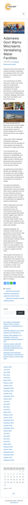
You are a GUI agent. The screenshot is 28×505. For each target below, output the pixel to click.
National (8, 288)
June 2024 (7, 436)
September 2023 (9, 460)
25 (8, 482)
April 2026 (7, 377)
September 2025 (9, 396)
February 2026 (8, 383)
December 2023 (9, 452)
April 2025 (7, 409)
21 (17, 479)
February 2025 (8, 415)
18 (8, 479)
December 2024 (9, 420)
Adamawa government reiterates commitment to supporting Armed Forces (12, 293)
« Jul (13, 493)
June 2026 (7, 372)
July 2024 (7, 433)
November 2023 (9, 454)
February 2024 (8, 446)
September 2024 (9, 428)
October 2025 (8, 393)
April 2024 (7, 441)
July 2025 (7, 401)
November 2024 (9, 423)
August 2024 (8, 431)
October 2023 (8, 457)
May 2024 (7, 438)
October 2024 (8, 425)
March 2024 (7, 444)
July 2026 (7, 369)
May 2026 (7, 375)
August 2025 (8, 399)
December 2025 (9, 388)
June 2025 (7, 404)
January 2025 (8, 417)
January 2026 (8, 385)
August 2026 (8, 367)
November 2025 (9, 391)
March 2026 (7, 380)
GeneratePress (14, 502)
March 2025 (7, 412)
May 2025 (7, 407)
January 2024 (8, 449)
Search (6, 309)
